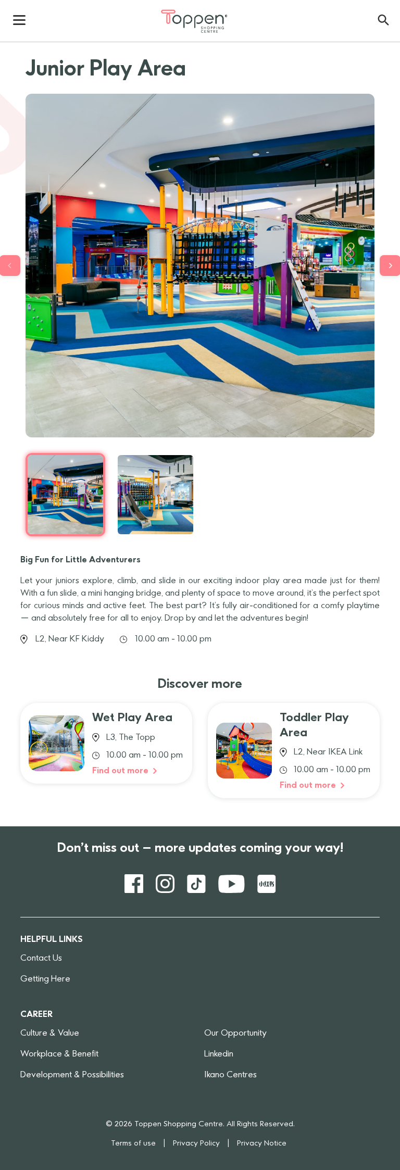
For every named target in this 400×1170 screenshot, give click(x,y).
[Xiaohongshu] (266, 883)
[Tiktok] (196, 883)
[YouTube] (231, 883)
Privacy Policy (196, 1144)
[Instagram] (165, 883)
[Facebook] (133, 883)
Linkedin (218, 1054)
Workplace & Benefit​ (59, 1054)
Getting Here (45, 979)
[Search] (383, 20)
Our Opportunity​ (235, 1033)
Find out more (121, 771)
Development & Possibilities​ (72, 1075)
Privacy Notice (261, 1144)
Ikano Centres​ (230, 1075)
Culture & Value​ (49, 1033)
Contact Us (41, 958)
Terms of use (133, 1144)
